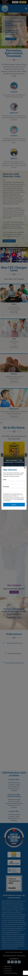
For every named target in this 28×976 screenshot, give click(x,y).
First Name (6, 486)
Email (4, 479)
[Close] (25, 468)
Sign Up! (14, 504)
